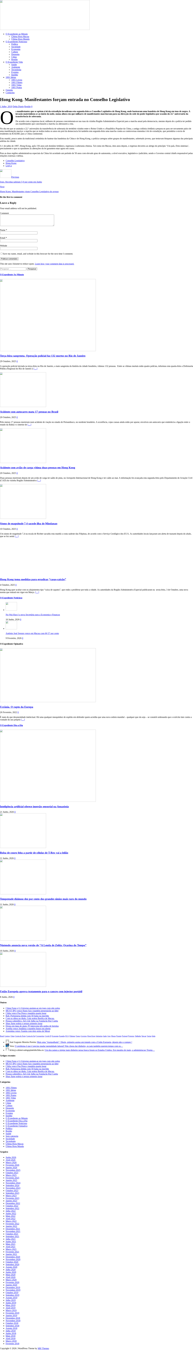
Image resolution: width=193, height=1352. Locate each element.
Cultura (14, 52)
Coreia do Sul (30, 1036)
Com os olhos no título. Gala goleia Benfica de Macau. (30, 1018)
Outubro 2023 (12, 1190)
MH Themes (43, 1348)
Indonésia (99, 1036)
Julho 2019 (11, 1300)
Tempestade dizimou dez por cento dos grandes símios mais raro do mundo (43, 898)
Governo (84, 1036)
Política (14, 44)
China (14, 57)
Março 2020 (11, 1280)
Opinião (9, 90)
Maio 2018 (10, 1336)
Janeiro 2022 (11, 1226)
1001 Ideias (11, 77)
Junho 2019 (11, 1303)
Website (3, 245)
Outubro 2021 (12, 1234)
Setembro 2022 (12, 1208)
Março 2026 (11, 1162)
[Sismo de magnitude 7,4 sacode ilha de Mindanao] (23, 518)
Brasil (2, 1036)
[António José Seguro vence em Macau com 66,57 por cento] (11, 628)
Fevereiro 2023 (12, 1198)
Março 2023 (11, 1195)
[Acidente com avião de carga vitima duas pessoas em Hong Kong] (23, 462)
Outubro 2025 (12, 1172)
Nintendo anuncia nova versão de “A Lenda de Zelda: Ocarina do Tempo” (43, 945)
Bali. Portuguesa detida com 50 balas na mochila (27, 1016)
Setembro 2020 (12, 1264)
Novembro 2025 (13, 1170)
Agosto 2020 (11, 1267)
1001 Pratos (16, 87)
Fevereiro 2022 (12, 1223)
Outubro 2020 (12, 1262)
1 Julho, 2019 (6, 106)
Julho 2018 (11, 1331)
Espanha (62, 1036)
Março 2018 (11, 1341)
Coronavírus (40, 1036)
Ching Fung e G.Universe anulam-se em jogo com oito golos (33, 1008)
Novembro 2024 (13, 1183)
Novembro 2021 (13, 1231)
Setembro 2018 (12, 1326)
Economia (15, 49)
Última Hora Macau (20, 36)
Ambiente (15, 67)
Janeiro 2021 (11, 1254)
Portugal (125, 1036)
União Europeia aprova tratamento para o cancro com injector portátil (41, 991)
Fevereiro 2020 (12, 1282)
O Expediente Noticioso (16, 41)
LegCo (9, 166)
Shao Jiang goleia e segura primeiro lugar (24, 1023)
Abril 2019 (10, 1308)
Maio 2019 (10, 1305)
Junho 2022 (11, 1213)
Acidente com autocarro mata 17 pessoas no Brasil (29, 411)
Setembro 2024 (12, 1185)
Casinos (7, 1036)
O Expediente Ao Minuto (12, 274)
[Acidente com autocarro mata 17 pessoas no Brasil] (23, 406)
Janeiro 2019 (11, 1315)
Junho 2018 (11, 1333)
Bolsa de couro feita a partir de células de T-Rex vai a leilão (34, 852)
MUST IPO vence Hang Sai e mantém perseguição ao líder (32, 1011)
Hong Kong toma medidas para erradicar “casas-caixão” (33, 579)
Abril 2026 (10, 1160)
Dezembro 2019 (13, 1287)
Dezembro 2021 (13, 1229)
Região (14, 59)
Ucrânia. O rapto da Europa (16, 706)
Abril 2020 (10, 1277)
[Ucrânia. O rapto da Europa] (48, 701)
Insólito (14, 75)
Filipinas (72, 1036)
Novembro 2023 (13, 1188)
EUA (67, 1036)
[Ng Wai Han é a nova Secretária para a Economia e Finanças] (11, 610)
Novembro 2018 (13, 1320)
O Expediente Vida (14, 62)
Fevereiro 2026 (12, 1165)
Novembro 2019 (13, 1290)
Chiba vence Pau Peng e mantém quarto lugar (26, 1013)
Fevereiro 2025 (12, 1178)
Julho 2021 (11, 1239)
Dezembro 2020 (13, 1257)
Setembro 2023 (12, 1193)
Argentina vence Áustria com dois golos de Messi (28, 1031)
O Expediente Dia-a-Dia (11, 725)
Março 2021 (11, 1249)
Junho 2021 (11, 1241)
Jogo (109, 1036)
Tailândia (138, 1036)
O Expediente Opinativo (16, 1126)
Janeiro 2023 (11, 1201)
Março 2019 (11, 1310)
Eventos (15, 72)
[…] (35, 368)
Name (3, 230)
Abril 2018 (10, 1338)
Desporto (15, 54)
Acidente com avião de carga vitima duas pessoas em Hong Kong (37, 467)
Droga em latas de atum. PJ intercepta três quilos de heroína (32, 1026)
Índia (153, 1036)
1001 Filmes (16, 82)
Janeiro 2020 (11, 1285)
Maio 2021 (10, 1244)
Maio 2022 (10, 1216)
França (78, 1036)
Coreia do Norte (20, 1036)
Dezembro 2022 (13, 1203)
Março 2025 (11, 1175)
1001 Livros (16, 80)
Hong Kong (11, 163)
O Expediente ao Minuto (17, 34)
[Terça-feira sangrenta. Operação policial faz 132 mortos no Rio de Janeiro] (48, 350)
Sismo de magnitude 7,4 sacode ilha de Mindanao (28, 523)
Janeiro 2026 (11, 1167)
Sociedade (15, 46)
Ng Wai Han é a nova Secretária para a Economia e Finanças (33, 614)
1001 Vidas (16, 85)
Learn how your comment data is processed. (54, 264)
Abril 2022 (10, 1218)
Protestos (131, 1036)
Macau (113, 1036)
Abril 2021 (10, 1246)
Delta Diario (18, 106)
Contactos (10, 92)
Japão (105, 1036)
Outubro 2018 (12, 1323)
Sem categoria (12, 1136)
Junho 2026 (11, 1157)
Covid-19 (48, 1036)
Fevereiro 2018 (12, 1343)
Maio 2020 (10, 1274)
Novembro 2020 (13, 1259)
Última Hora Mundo (20, 39)
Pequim (118, 1036)
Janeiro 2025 (11, 1180)
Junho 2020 (11, 1272)
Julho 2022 (11, 1211)
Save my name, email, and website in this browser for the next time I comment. (38, 254)
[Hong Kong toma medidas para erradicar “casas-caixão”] (23, 574)
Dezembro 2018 (13, 1318)
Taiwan (143, 1036)
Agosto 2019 (11, 1297)
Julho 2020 (11, 1269)
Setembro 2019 (12, 1295)
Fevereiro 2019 (12, 1313)
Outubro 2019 (12, 1292)
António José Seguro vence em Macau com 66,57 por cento (32, 633)
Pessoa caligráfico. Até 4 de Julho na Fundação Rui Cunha (32, 1021)
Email (3, 238)
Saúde (14, 64)
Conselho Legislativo (15, 160)
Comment (4, 213)
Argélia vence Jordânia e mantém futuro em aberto (28, 1028)
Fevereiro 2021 (12, 1252)
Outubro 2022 (12, 1206)
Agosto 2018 (11, 1328)
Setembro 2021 (12, 1236)
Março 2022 (11, 1221)
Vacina (149, 1036)
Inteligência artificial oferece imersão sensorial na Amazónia (34, 806)
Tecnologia (16, 69)
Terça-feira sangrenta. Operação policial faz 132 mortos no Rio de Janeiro (42, 355)
